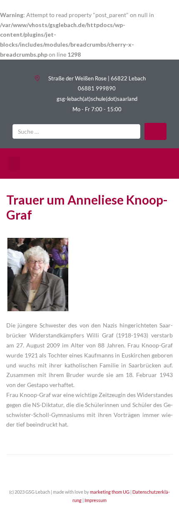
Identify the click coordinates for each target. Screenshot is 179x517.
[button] (14, 163)
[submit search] (155, 131)
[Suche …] (76, 131)
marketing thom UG (109, 492)
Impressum (96, 500)
